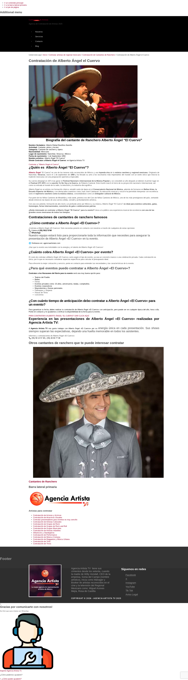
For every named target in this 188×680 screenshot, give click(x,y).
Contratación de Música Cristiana (46, 537)
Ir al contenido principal (13, 3)
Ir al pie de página (11, 7)
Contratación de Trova (42, 544)
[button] (94, 642)
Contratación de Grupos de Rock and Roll (50, 526)
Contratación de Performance (45, 535)
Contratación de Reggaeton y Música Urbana (51, 539)
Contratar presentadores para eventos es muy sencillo (55, 520)
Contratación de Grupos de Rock (46, 524)
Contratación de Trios (41, 541)
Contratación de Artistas (38, 20)
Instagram (131, 582)
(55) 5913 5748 (45, 230)
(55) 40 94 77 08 (53, 338)
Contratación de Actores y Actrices (47, 515)
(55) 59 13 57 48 (38, 338)
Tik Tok (129, 590)
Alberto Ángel (35, 172)
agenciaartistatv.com (51, 243)
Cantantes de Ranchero (43, 481)
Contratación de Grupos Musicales (47, 528)
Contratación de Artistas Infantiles (47, 531)
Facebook (131, 575)
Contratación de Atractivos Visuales (47, 517)
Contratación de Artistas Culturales (47, 522)
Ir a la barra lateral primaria (15, 5)
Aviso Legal (132, 594)
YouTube (130, 586)
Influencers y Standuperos (43, 533)
